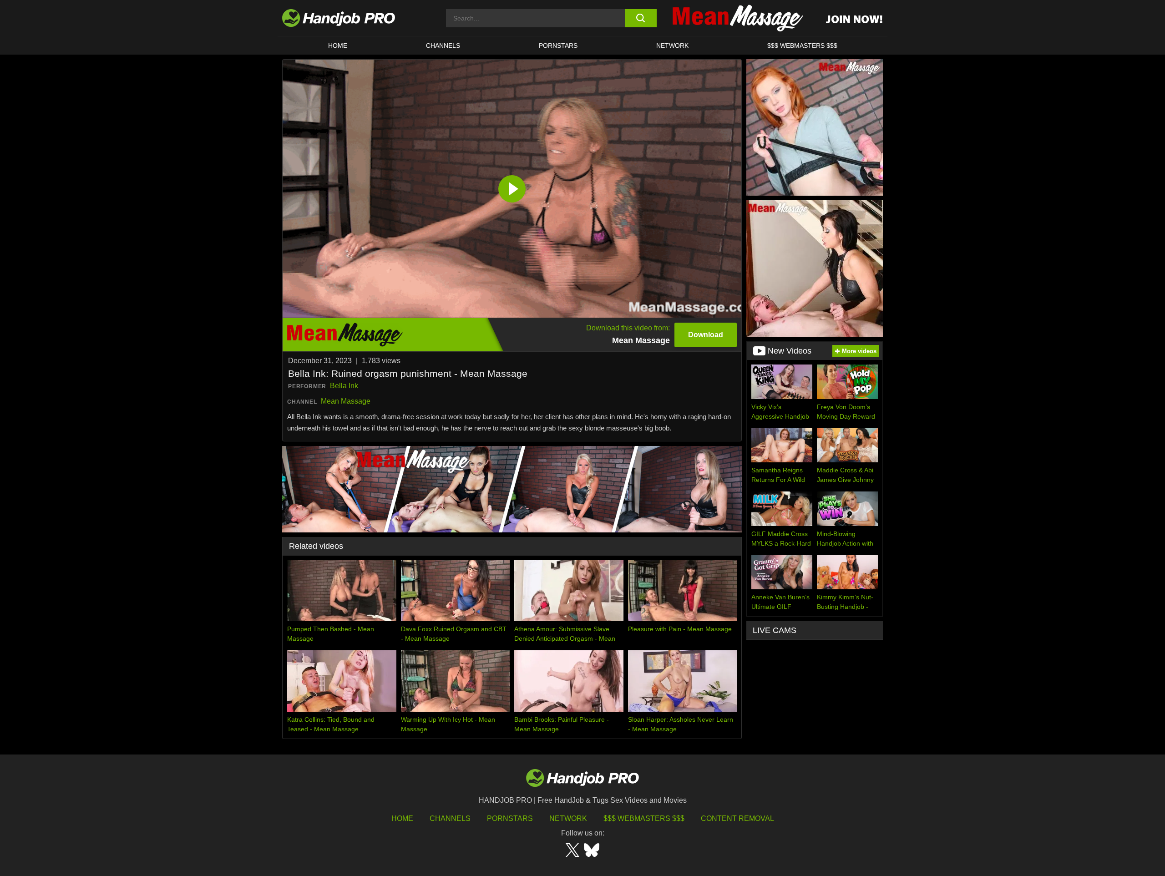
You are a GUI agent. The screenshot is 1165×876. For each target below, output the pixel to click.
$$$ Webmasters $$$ (643, 818)
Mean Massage (345, 401)
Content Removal (737, 818)
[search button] (640, 18)
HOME (337, 45)
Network (672, 45)
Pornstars (558, 45)
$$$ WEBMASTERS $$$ (802, 45)
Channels (450, 818)
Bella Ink (344, 386)
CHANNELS (443, 45)
